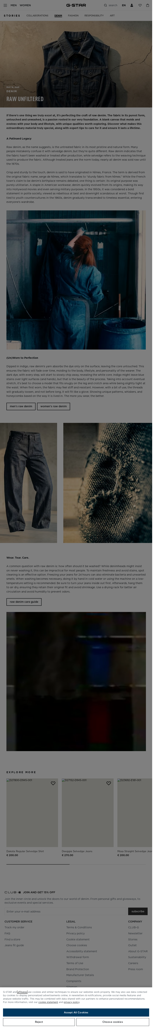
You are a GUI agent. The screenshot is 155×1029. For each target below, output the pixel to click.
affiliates (22, 992)
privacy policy (71, 1002)
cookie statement (48, 1002)
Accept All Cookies (76, 1012)
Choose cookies (112, 1022)
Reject (39, 1022)
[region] (76, 1008)
